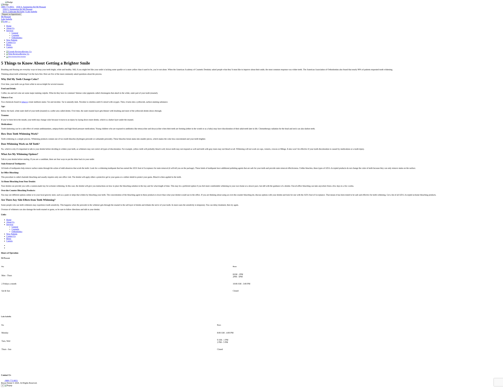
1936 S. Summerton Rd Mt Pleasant (31, 7)
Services (9, 30)
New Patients (11, 40)
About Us (10, 28)
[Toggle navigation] (9, 22)
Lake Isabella (6, 19)
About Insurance (21, 56)
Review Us (27, 51)
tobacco (24, 102)
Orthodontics (17, 38)
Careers (9, 47)
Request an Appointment (11, 14)
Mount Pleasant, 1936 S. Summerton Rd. (18, 311)
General (15, 33)
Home (8, 26)
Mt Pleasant (6, 17)
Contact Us (11, 42)
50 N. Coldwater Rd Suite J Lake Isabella (20, 11)
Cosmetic (15, 35)
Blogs (8, 45)
